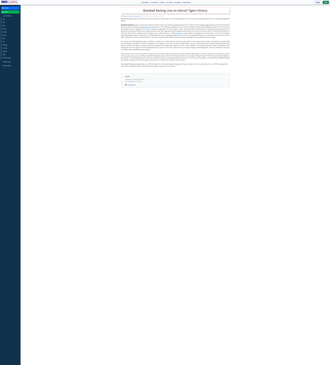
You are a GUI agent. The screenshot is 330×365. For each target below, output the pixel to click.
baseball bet (179, 33)
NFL (4, 19)
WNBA (4, 35)
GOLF (4, 54)
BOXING (5, 45)
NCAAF (4, 29)
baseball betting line (146, 27)
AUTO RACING (7, 58)
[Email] (126, 85)
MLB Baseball (131, 85)
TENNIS (5, 51)
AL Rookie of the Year (131, 56)
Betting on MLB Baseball (134, 16)
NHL (4, 38)
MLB (4, 25)
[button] (317, 2)
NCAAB (5, 32)
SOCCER (5, 48)
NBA (4, 22)
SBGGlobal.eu (124, 16)
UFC (4, 41)
